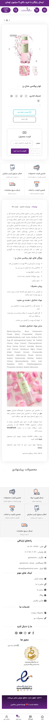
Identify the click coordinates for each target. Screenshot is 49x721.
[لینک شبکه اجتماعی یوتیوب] (11, 96)
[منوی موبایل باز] (44, 10)
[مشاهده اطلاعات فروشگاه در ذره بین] (13, 645)
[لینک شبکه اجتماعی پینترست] (38, 101)
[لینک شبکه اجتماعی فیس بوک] (26, 96)
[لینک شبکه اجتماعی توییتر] (21, 96)
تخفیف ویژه (6, 10)
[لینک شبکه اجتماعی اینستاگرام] (16, 96)
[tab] (34, 207)
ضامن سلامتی (16, 704)
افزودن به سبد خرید (19, 151)
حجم (38, 143)
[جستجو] (16, 10)
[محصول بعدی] (4, 20)
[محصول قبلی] (9, 20)
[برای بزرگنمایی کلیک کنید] (36, 61)
